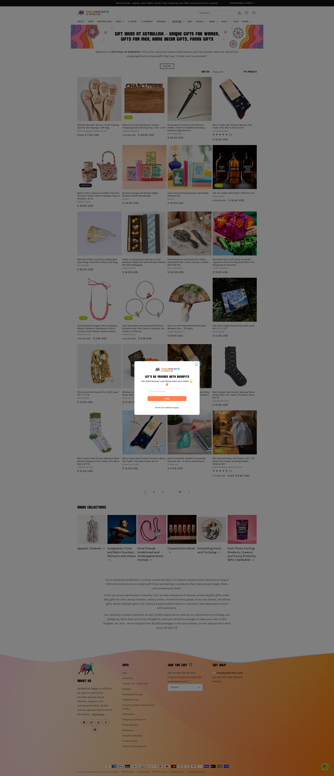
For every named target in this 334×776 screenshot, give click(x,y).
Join (167, 398)
